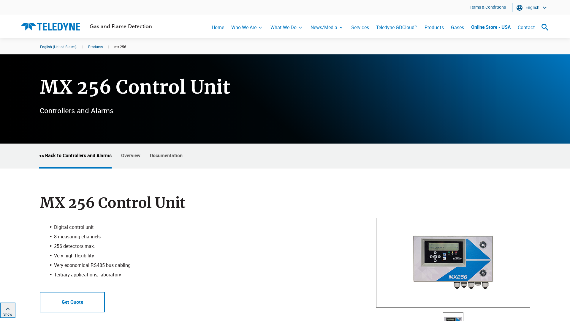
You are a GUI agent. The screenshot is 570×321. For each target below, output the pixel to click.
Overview (130, 155)
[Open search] (545, 27)
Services (360, 27)
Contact (526, 27)
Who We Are (243, 27)
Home (218, 27)
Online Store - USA (491, 27)
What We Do (283, 27)
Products (434, 27)
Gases (457, 27)
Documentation (166, 155)
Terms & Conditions (488, 7)
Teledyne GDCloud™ (396, 27)
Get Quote (72, 302)
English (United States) (58, 46)
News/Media (324, 27)
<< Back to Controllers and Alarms (75, 155)
